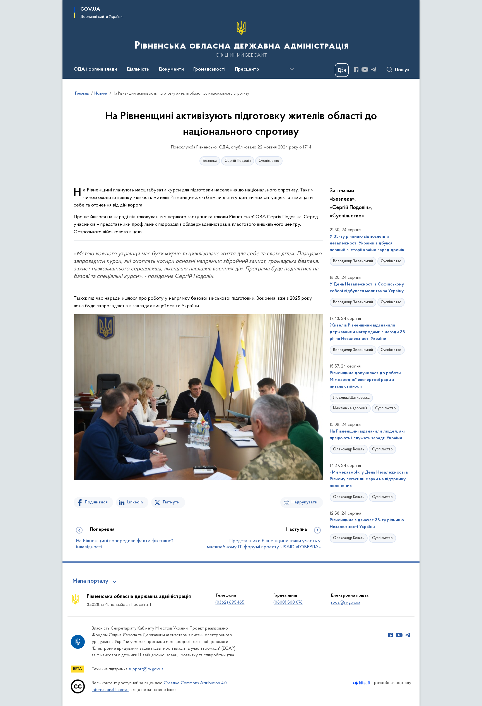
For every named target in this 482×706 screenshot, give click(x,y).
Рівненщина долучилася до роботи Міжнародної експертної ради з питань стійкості (365, 380)
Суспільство (269, 161)
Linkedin (135, 502)
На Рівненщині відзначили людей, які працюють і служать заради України (367, 434)
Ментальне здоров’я (350, 408)
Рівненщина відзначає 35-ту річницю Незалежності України (367, 523)
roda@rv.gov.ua (345, 602)
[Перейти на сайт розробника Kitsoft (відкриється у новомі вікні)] (362, 683)
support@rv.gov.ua (146, 669)
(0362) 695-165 (229, 602)
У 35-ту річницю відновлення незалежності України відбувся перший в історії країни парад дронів (367, 243)
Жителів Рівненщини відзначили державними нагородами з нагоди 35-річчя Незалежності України (368, 332)
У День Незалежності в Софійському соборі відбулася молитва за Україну (367, 287)
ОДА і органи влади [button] (95, 69)
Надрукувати (304, 502)
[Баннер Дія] (342, 70)
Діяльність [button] (137, 69)
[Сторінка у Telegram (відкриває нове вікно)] (373, 69)
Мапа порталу (91, 581)
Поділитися (96, 502)
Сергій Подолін (238, 161)
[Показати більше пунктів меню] (292, 69)
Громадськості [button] (209, 69)
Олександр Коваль (348, 449)
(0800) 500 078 (288, 602)
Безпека (210, 161)
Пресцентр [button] (247, 69)
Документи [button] (171, 69)
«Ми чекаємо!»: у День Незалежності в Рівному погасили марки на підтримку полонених (369, 479)
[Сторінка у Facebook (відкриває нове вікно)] (356, 69)
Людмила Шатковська (351, 398)
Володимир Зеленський (353, 261)
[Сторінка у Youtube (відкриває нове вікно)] (365, 69)
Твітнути (171, 502)
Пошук (402, 70)
